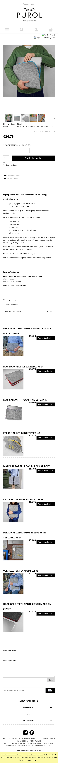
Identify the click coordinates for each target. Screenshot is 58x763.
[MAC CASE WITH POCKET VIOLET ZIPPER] (16, 412)
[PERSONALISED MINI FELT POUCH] (16, 446)
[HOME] (29, 14)
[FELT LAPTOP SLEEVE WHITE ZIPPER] (16, 512)
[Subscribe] (50, 690)
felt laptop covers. (44, 257)
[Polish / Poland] (48, 35)
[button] (7, 30)
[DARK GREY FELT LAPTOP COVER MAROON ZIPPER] (16, 622)
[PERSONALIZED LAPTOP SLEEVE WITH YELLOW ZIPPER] (16, 550)
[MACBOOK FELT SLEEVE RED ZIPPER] (16, 379)
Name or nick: (9, 650)
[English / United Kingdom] (44, 37)
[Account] (36, 30)
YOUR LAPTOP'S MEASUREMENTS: (16, 145)
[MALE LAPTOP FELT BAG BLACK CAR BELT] (16, 479)
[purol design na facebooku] (25, 732)
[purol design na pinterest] (31, 732)
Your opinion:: (9, 660)
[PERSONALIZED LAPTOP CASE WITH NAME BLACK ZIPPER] (16, 346)
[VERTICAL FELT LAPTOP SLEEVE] (16, 583)
